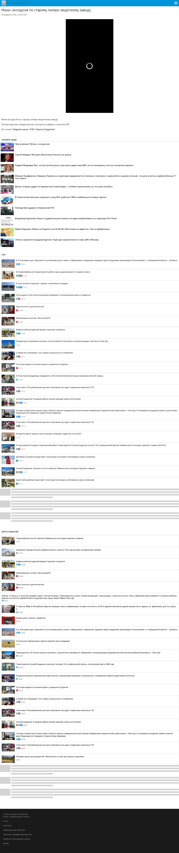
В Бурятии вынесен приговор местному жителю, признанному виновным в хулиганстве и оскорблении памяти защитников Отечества (75, 676)
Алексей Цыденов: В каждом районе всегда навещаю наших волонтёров (48, 399)
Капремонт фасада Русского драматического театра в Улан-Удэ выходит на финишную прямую (58, 550)
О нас (5, 821)
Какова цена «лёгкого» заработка (30, 618)
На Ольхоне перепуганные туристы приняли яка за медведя (43, 641)
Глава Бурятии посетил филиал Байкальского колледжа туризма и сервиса (49, 538)
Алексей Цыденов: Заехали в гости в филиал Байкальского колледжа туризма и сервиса (55, 468)
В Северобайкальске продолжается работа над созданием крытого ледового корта (53, 272)
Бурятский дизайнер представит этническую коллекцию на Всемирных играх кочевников (55, 480)
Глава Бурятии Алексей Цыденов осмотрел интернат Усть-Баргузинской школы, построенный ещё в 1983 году (65, 664)
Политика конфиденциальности (17, 834)
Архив (6, 843)
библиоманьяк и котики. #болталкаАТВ (33, 318)
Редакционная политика (14, 830)
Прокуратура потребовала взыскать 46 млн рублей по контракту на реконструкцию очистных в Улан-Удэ (62, 341)
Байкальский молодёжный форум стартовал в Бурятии (40, 330)
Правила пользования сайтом (16, 839)
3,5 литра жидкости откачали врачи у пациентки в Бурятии (42, 364)
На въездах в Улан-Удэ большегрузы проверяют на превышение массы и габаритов (53, 295)
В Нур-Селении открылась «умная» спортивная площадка (42, 283)
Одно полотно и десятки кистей (30, 307)
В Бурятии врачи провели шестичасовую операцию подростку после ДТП (48, 434)
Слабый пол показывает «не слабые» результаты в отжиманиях (44, 353)
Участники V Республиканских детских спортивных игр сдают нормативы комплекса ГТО (55, 387)
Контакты (7, 825)
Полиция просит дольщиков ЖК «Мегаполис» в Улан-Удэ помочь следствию (50, 756)
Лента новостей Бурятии (14, 848)
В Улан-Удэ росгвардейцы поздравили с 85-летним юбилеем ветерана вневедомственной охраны (59, 376)
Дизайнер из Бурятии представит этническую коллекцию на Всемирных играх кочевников (55, 457)
